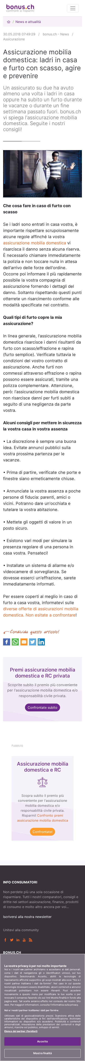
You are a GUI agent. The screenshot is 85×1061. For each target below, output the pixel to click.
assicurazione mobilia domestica (34, 242)
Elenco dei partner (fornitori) (21, 1031)
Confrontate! (42, 832)
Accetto (42, 1041)
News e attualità (28, 22)
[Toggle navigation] (73, 8)
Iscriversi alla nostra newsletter (27, 917)
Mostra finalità (42, 1053)
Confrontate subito (42, 707)
